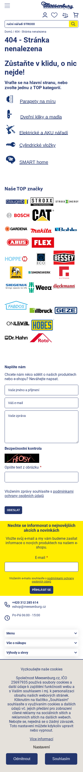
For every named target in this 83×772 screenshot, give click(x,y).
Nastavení (41, 747)
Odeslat (13, 510)
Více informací (41, 739)
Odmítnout (21, 759)
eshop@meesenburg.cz (29, 606)
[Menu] (19, 5)
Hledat (73, 24)
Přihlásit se (41, 589)
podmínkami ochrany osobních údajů (39, 493)
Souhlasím (61, 759)
